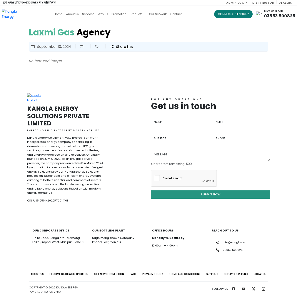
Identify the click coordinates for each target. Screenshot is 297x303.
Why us (103, 14)
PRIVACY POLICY (152, 274)
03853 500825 (233, 250)
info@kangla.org (234, 242)
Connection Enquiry (233, 14)
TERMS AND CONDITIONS (184, 274)
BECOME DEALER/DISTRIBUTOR (69, 274)
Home (58, 14)
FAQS (133, 274)
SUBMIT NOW (210, 194)
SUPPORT (212, 274)
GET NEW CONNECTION (109, 274)
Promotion (119, 14)
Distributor (263, 3)
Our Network (158, 14)
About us (72, 14)
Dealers (285, 3)
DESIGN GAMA (52, 291)
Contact (176, 14)
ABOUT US (37, 274)
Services (88, 14)
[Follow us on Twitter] (253, 289)
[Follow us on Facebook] (233, 289)
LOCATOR (260, 274)
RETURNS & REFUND (236, 274)
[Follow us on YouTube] (243, 289)
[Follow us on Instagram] (263, 289)
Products (136, 14)
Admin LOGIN (237, 3)
